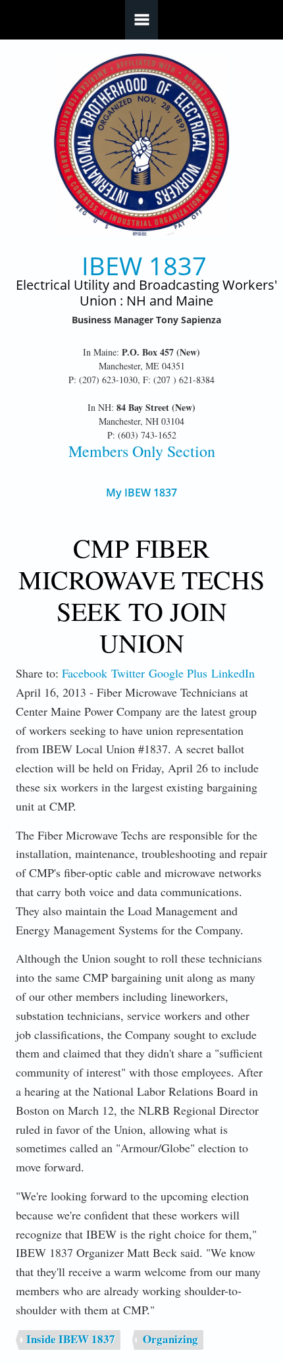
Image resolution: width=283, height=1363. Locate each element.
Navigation (141, 20)
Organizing (170, 1339)
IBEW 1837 (144, 265)
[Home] (142, 144)
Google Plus (178, 673)
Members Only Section (141, 451)
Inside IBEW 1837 (70, 1339)
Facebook (84, 673)
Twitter (128, 673)
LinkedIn (233, 673)
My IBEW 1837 (141, 493)
